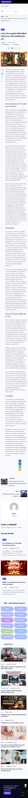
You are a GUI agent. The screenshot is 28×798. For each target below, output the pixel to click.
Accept (7, 793)
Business (20, 609)
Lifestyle (7, 625)
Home (2, 16)
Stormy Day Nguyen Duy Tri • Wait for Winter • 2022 (15, 391)
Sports (7, 631)
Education (7, 614)
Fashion (21, 614)
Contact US (22, 792)
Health (21, 620)
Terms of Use (7, 790)
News (20, 625)
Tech (21, 631)
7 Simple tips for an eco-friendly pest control (12, 723)
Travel (21, 636)
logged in (9, 527)
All (6, 16)
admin (5, 548)
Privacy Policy (9, 788)
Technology (7, 636)
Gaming (7, 620)
